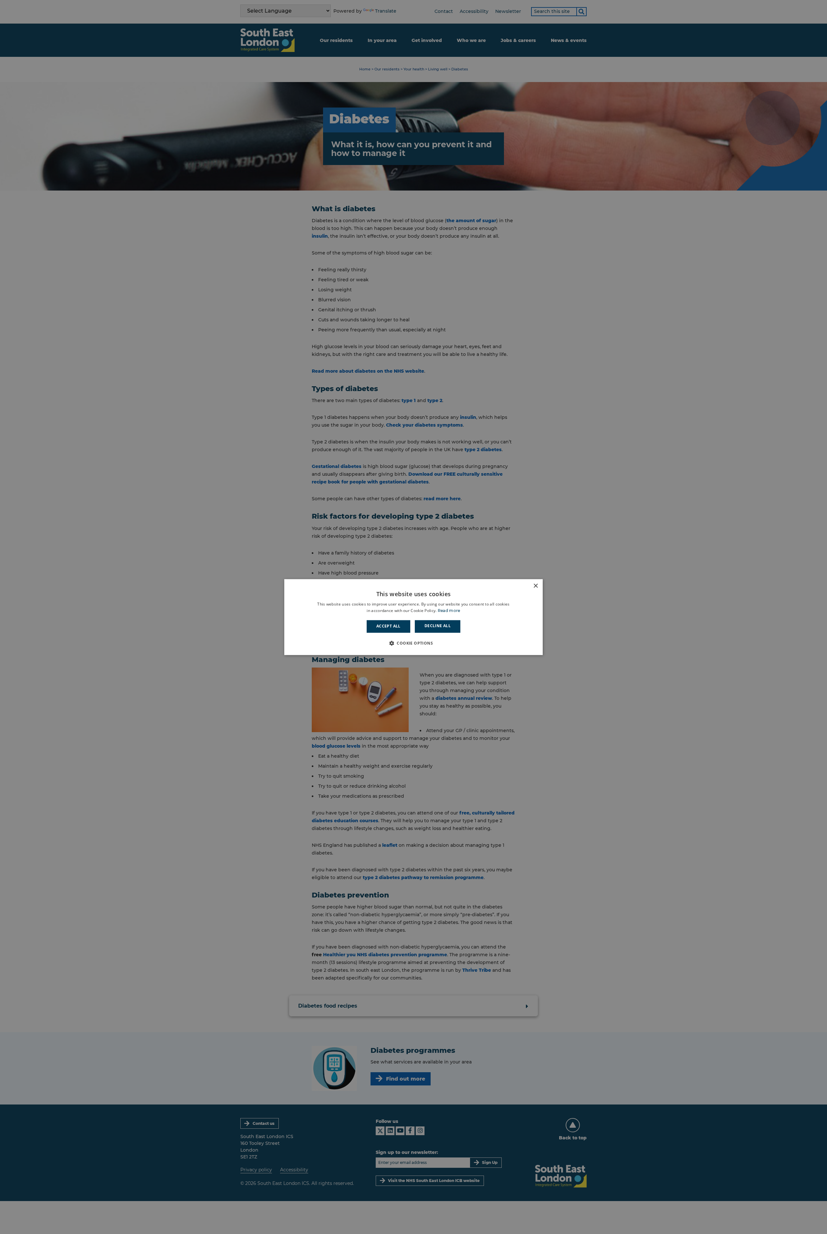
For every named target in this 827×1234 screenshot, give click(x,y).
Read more (449, 610)
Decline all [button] (437, 626)
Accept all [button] (388, 626)
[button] (413, 643)
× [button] (535, 586)
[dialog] (413, 617)
